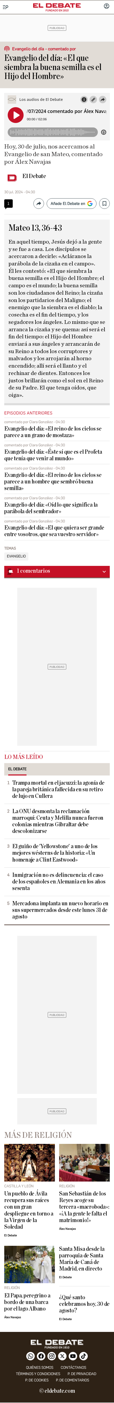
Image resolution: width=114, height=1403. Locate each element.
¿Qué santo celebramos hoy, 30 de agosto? (84, 1304)
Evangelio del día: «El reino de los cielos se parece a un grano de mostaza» (53, 432)
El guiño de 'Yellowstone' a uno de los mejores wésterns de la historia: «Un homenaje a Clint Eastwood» (55, 853)
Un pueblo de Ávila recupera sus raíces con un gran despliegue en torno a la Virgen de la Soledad (28, 1210)
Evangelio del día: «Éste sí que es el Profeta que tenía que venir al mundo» (53, 455)
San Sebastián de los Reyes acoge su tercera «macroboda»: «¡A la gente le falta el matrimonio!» (84, 1207)
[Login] (106, 6)
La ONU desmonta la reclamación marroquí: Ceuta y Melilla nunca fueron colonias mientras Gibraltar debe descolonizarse (57, 821)
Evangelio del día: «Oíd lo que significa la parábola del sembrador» (51, 508)
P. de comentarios (72, 1380)
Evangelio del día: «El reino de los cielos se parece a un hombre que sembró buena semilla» (53, 481)
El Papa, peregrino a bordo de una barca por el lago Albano (27, 1302)
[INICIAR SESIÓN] (106, 6)
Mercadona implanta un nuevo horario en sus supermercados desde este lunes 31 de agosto (60, 910)
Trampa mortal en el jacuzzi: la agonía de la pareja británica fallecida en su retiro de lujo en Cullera (58, 789)
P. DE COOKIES (37, 1380)
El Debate (34, 176)
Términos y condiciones (38, 1374)
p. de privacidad (82, 1374)
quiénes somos (39, 1367)
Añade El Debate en (68, 203)
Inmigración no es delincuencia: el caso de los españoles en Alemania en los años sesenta (59, 881)
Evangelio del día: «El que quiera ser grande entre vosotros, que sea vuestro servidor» (54, 531)
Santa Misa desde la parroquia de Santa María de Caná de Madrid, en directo (81, 1259)
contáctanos (73, 1367)
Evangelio (16, 556)
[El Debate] (57, 5)
